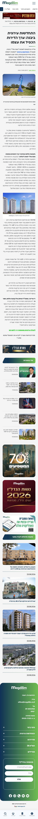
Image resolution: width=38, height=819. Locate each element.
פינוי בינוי (31, 727)
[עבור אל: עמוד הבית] (10, 3)
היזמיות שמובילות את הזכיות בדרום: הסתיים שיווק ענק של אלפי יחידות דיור (10, 416)
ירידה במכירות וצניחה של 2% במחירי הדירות (10, 399)
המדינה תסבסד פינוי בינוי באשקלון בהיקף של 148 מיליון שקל (10, 431)
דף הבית (30, 21)
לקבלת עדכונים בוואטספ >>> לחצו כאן (22, 330)
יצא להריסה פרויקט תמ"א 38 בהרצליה (22, 601)
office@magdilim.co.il (26, 702)
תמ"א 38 (31, 746)
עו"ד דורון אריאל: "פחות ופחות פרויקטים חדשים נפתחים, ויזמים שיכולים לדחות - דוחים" (11, 369)
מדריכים (31, 740)
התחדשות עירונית (19, 21)
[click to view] (19, 16)
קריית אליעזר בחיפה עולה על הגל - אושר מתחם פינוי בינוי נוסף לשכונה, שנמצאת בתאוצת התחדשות (12, 385)
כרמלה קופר (32, 70)
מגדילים (31, 752)
